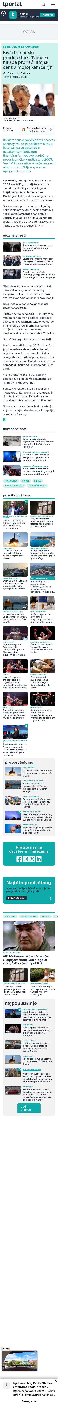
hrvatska (10, 916)
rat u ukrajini (29, 916)
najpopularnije (21, 1003)
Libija (37, 481)
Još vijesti (26, 1108)
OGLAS (29, 32)
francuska (11, 481)
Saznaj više (29, 1401)
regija (45, 916)
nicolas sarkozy (14, 486)
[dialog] (29, 1392)
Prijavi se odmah (16, 898)
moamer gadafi (37, 486)
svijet (25, 481)
